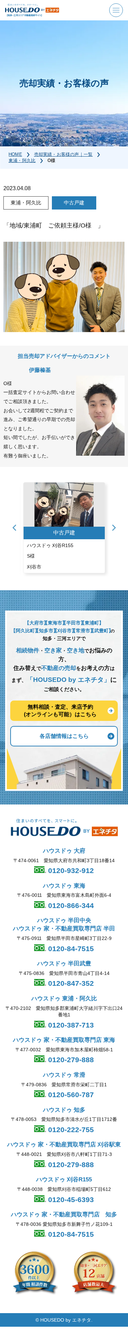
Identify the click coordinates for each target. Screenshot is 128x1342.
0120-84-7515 (70, 949)
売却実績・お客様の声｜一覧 (63, 154)
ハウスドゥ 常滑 (64, 1075)
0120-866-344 (70, 905)
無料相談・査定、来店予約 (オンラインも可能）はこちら (60, 710)
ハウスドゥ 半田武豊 (64, 963)
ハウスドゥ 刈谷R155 (64, 1179)
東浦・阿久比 (22, 160)
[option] (64, 527)
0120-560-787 (70, 1095)
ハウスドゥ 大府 (64, 851)
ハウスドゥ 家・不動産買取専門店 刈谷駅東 (64, 1144)
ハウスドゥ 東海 (64, 886)
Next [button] (114, 528)
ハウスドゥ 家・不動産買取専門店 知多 (64, 1214)
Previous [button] (14, 528)
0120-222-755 (70, 1130)
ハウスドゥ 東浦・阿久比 (64, 998)
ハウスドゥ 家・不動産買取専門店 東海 (64, 1040)
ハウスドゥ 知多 (64, 1110)
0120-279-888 (70, 1060)
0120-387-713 (70, 1025)
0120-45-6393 (70, 1199)
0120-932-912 (70, 870)
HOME (15, 154)
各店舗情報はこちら (64, 736)
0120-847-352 (70, 983)
